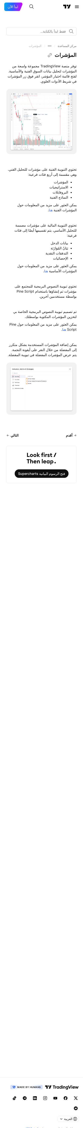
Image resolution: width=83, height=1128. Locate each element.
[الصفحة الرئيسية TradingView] (67, 7)
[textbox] (39, 31)
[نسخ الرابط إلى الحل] (50, 55)
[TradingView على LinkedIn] (35, 1098)
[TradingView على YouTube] (55, 1098)
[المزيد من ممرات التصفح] (50, 46)
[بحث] (31, 7)
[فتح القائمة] (77, 7)
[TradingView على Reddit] (76, 1108)
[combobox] (41, 31)
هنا (51, 210)
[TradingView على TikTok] (14, 1098)
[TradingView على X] (76, 1098)
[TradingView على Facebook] (66, 1098)
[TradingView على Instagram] (45, 1098)
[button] (67, 46)
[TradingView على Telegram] (25, 1098)
